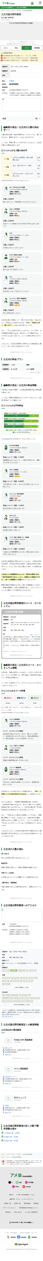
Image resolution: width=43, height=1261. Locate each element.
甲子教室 (6, 1105)
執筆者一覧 (7, 1203)
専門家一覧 (17, 1203)
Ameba (13, 1237)
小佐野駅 (18, 10)
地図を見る (8, 1054)
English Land (7, 1048)
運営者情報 (27, 1203)
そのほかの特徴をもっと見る (21, 987)
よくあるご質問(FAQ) (31, 1212)
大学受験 (30, 1182)
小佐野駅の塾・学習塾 (12, 1133)
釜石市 (13, 10)
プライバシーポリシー (9, 1208)
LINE (20, 1182)
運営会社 (8, 1212)
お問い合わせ (18, 1212)
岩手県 (8, 10)
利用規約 (36, 1203)
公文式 (11, 81)
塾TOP (3, 10)
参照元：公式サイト (35, 635)
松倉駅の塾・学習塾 (11, 1137)
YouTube (28, 1187)
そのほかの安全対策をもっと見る (21, 1004)
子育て (17, 1187)
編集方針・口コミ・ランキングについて (21, 1199)
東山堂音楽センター (10, 1076)
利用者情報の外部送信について (28, 1208)
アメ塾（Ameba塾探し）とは (25, 1195)
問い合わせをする (7, 1016)
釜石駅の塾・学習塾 (11, 1140)
